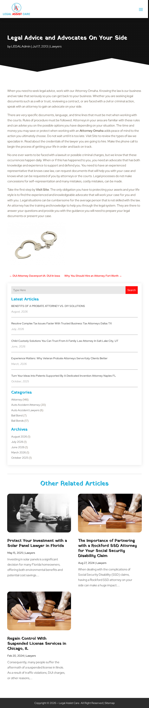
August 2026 (19, 436)
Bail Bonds (17, 420)
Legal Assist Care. (69, 703)
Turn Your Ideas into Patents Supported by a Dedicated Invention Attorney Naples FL (63, 375)
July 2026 (17, 442)
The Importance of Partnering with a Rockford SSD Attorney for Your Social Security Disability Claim (107, 548)
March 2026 (18, 452)
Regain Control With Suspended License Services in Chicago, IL (36, 644)
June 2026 (17, 447)
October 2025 (19, 457)
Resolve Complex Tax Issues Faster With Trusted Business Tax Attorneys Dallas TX (61, 323)
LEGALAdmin (20, 46)
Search (131, 290)
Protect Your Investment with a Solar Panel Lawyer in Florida (37, 543)
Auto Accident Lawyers (25, 410)
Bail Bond (17, 415)
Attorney (16, 399)
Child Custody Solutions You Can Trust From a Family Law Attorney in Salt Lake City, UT (64, 341)
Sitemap (110, 703)
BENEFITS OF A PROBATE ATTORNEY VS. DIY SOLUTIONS (48, 306)
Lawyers (56, 46)
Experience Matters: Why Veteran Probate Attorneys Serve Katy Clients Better (59, 358)
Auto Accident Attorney (25, 405)
